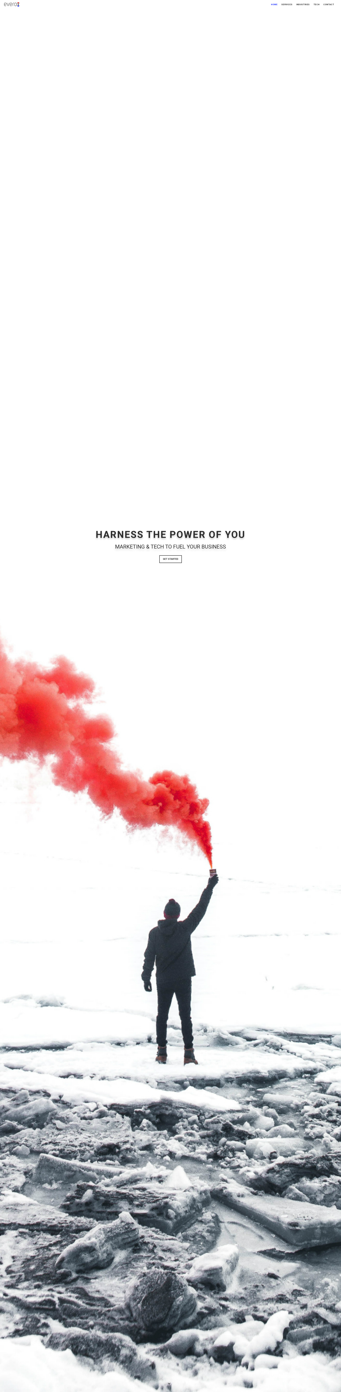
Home (274, 4)
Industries (303, 4)
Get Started (170, 559)
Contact (328, 4)
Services (286, 4)
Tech (317, 4)
